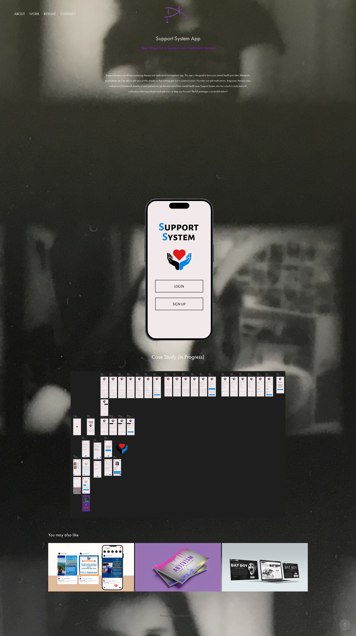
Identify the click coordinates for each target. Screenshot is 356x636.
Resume (50, 14)
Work (34, 14)
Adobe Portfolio (186, 616)
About (19, 14)
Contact (67, 14)
